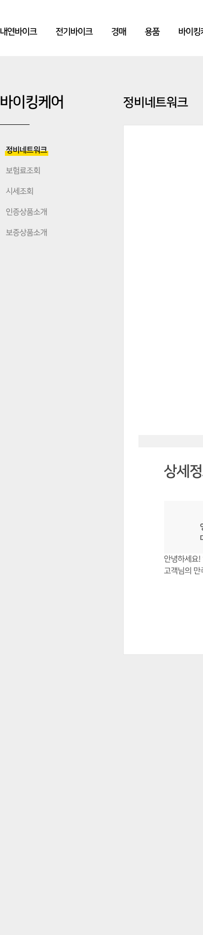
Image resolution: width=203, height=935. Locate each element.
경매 (118, 32)
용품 (152, 32)
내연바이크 (18, 32)
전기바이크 (74, 32)
